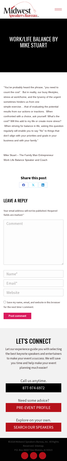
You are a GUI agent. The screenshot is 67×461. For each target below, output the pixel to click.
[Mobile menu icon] (58, 9)
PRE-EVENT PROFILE (33, 407)
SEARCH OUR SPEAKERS (33, 427)
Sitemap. (39, 445)
